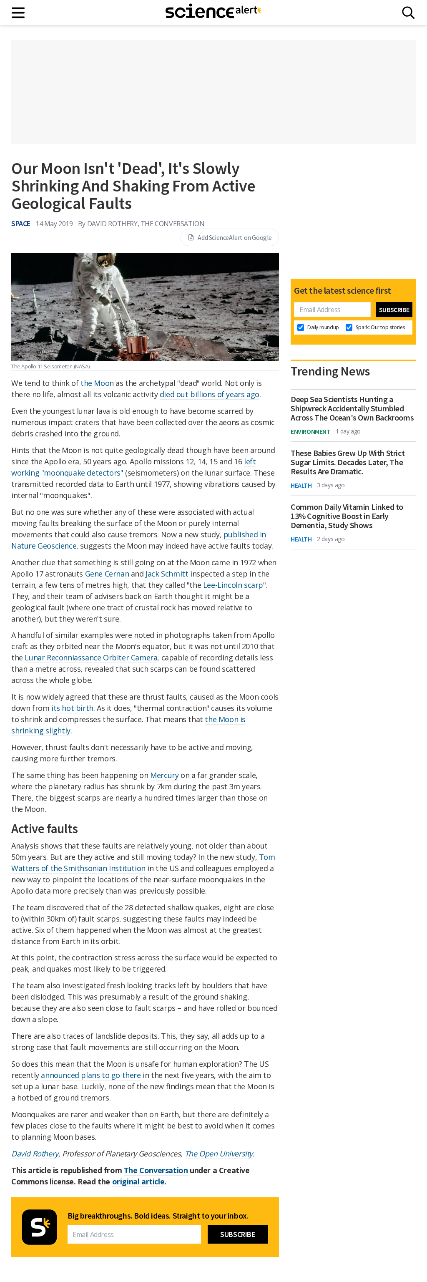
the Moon (97, 383)
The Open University (219, 1154)
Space (20, 223)
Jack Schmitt (167, 574)
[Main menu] (18, 12)
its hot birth (72, 708)
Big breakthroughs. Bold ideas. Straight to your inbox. (158, 1215)
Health (301, 485)
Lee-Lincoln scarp (233, 585)
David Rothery (34, 1154)
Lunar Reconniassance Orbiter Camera (91, 657)
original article (138, 1181)
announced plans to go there (91, 1075)
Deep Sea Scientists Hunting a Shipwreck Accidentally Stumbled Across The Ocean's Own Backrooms (352, 408)
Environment (311, 431)
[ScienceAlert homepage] (213, 12)
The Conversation (156, 1170)
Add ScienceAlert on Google (235, 237)
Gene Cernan (107, 574)
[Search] (408, 12)
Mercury (164, 775)
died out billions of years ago (209, 394)
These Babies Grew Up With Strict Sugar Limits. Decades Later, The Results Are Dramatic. (347, 462)
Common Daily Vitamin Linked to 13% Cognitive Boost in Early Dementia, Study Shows (347, 516)
